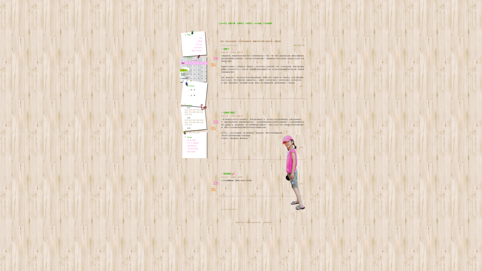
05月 (201, 110)
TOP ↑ (302, 86)
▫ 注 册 (191, 95)
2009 (188, 118)
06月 (186, 112)
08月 (194, 112)
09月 (198, 112)
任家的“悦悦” (229, 113)
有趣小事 (231, 23)
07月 (190, 112)
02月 (190, 110)
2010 (188, 108)
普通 (299, 45)
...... (224, 143)
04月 (198, 110)
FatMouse (269, 222)
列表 (303, 45)
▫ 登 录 (191, 90)
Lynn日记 (223, 23)
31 (191, 81)
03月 (194, 110)
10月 (201, 112)
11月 (186, 114)
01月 (186, 110)
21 (206, 76)
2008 (188, 128)
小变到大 (248, 23)
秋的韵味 (227, 174)
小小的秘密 (267, 23)
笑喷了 (226, 49)
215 (227, 116)
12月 (190, 114)
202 (227, 52)
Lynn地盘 (258, 23)
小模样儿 (240, 23)
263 (227, 177)
